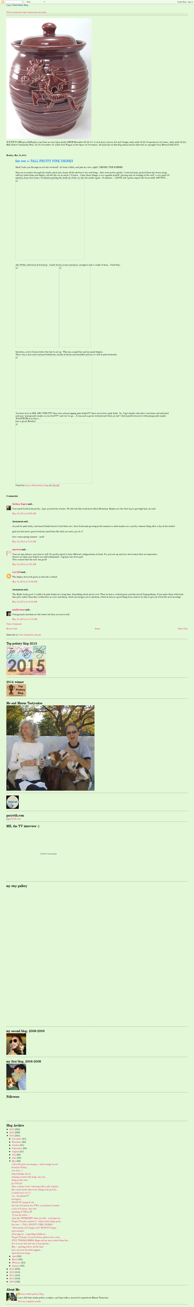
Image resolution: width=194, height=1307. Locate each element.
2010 (12, 1279)
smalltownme (18, 610)
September (17, 1148)
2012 (12, 1272)
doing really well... (20, 1180)
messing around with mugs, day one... (29, 1177)
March (15, 1260)
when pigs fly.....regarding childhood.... (29, 1234)
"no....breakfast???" (20, 1196)
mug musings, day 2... (22, 1174)
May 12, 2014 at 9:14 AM (24, 542)
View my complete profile (29, 1302)
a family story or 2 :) (21, 1193)
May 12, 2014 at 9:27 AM (24, 564)
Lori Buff (16, 572)
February (16, 1263)
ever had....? (17, 1171)
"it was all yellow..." (21, 1215)
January (16, 1266)
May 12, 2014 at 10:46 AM (24, 602)
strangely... (17, 1199)
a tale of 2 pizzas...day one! (24, 1209)
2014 (12, 1136)
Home (97, 629)
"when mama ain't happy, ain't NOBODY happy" (34, 1228)
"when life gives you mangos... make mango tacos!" (35, 1164)
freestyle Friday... (20, 1168)
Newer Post (11, 629)
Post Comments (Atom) (30, 635)
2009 (12, 1282)
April (14, 1256)
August (16, 1152)
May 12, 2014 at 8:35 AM (24, 514)
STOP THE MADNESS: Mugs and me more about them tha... (40, 1241)
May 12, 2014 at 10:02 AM (24, 582)
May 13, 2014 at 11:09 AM (24, 619)
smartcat (16, 550)
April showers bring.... (22, 1253)
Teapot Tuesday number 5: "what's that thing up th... (37, 1222)
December (17, 1139)
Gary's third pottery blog (32, 1294)
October (16, 1145)
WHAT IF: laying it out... (24, 1202)
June (14, 1158)
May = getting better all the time (28, 1247)
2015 (12, 1133)
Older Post (183, 629)
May (14, 1161)
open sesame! (18, 1231)
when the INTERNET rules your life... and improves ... (37, 1218)
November (17, 1142)
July (14, 1155)
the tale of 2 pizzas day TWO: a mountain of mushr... (36, 1206)
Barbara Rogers (19, 504)
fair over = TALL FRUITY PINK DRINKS (32, 1225)
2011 (12, 1275)
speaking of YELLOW (22, 1212)
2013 (12, 1269)
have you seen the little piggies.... (27, 1250)
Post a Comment (14, 624)
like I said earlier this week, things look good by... (35, 1190)
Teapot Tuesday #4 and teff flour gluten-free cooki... (36, 1237)
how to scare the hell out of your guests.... (31, 1244)
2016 (12, 1129)
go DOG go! (17, 1183)
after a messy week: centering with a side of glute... (36, 1187)
